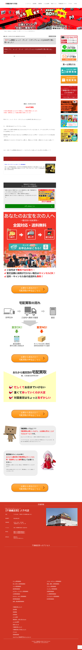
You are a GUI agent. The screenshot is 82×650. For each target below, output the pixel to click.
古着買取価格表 (50, 591)
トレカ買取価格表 (17, 586)
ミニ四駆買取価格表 (51, 593)
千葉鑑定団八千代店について (19, 629)
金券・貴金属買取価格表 (18, 601)
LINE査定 (15, 614)
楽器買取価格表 (16, 588)
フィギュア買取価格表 (52, 588)
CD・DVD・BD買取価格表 (19, 583)
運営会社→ (16, 536)
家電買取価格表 (16, 598)
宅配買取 (15, 612)
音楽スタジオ (16, 624)
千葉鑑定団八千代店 (39, 641)
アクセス (15, 632)
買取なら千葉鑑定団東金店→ (19, 531)
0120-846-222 (16, 518)
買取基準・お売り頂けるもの (19, 619)
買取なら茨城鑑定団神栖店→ (19, 532)
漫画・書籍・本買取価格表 (53, 583)
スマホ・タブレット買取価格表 (54, 581)
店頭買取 (15, 609)
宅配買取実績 (16, 634)
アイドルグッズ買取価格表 (53, 596)
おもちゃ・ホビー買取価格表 (19, 596)
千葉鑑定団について (17, 607)
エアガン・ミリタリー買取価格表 (20, 591)
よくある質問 (16, 622)
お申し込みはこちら (30, 206)
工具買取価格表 (16, 593)
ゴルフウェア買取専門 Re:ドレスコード (22, 637)
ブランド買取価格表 (51, 586)
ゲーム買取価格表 (17, 581)
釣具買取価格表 (50, 598)
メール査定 (15, 617)
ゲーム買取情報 (52, 36)
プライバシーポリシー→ (18, 538)
